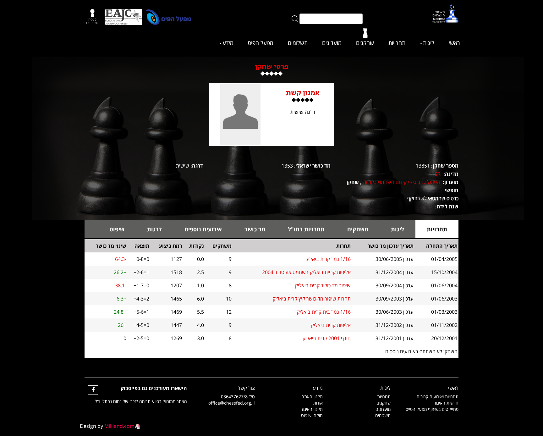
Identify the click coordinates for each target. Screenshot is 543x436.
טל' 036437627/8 (238, 397)
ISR (437, 173)
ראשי (454, 43)
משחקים (357, 229)
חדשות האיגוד (446, 403)
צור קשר (246, 387)
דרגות (154, 229)
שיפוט (116, 229)
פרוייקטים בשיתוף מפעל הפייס (432, 409)
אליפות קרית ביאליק (331, 325)
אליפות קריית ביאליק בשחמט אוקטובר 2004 (306, 272)
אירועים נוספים (203, 229)
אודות (318, 403)
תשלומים (298, 43)
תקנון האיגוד (312, 409)
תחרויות (396, 43)
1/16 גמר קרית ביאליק (328, 259)
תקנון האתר (312, 397)
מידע (227, 43)
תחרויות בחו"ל (306, 229)
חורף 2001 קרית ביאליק (327, 338)
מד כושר (254, 229)
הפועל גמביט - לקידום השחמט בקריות (401, 182)
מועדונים (332, 43)
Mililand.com (119, 425)
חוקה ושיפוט (312, 415)
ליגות (428, 43)
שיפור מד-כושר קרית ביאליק (323, 285)
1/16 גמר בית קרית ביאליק (324, 311)
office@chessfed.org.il (231, 403)
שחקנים (365, 43)
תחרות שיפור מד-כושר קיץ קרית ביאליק (312, 298)
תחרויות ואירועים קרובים (437, 397)
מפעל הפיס (260, 43)
